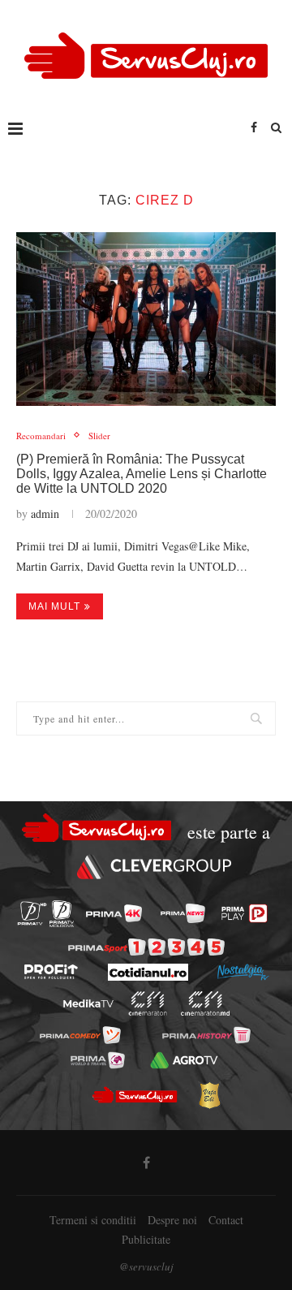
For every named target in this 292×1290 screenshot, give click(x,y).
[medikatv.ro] (88, 1003)
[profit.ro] (51, 971)
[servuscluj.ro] (134, 1095)
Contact (225, 1219)
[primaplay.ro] (244, 913)
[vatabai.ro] (209, 1095)
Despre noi (172, 1219)
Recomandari (41, 435)
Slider (99, 435)
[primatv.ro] (32, 913)
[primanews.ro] (183, 913)
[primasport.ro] (146, 947)
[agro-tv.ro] (183, 1060)
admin (45, 513)
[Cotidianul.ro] (148, 972)
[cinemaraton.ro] (148, 1003)
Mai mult (54, 606)
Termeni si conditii (92, 1219)
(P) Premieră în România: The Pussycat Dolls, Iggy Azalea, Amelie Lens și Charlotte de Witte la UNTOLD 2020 (141, 473)
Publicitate (146, 1239)
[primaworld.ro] (98, 1060)
